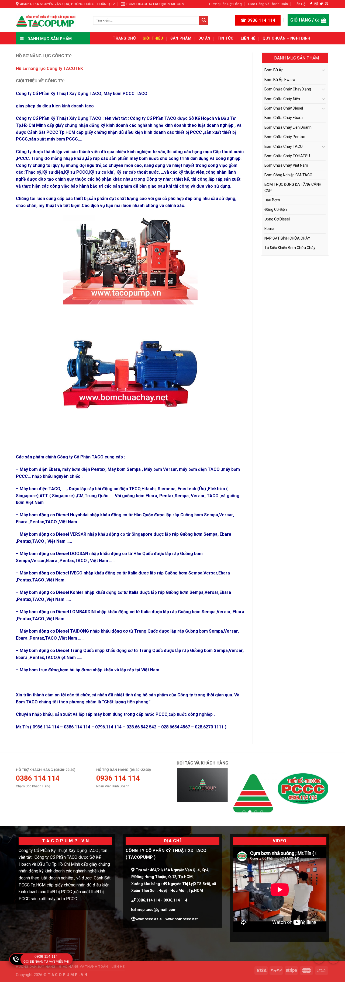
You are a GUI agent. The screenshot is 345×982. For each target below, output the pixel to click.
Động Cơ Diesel (277, 219)
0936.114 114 (175, 900)
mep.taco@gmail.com (157, 909)
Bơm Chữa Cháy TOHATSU (287, 156)
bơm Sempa (204, 611)
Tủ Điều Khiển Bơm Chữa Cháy (289, 248)
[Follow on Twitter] (321, 4)
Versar (210, 573)
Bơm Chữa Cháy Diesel (283, 108)
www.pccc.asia (149, 919)
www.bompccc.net (181, 919)
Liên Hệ (299, 4)
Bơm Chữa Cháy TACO (283, 146)
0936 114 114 (46, 956)
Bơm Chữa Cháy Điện (282, 99)
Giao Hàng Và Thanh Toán (268, 4)
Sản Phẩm (180, 38)
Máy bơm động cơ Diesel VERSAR (53, 534)
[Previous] (186, 793)
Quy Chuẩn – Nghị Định (286, 38)
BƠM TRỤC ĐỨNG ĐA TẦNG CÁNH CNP (292, 187)
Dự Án (204, 38)
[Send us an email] (326, 4)
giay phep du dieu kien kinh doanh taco (55, 105)
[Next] (319, 793)
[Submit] (203, 20)
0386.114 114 (148, 900)
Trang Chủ (124, 38)
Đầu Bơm (272, 200)
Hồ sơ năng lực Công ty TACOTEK (49, 68)
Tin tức (226, 38)
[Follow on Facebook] (311, 4)
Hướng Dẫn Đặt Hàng (225, 4)
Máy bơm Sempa (124, 469)
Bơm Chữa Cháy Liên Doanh (288, 127)
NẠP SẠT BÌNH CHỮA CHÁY (287, 238)
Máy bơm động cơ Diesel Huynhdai (54, 514)
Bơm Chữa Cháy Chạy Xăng (287, 89)
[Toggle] (323, 70)
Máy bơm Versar (160, 469)
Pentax (37, 657)
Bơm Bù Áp (274, 70)
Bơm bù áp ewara (279, 80)
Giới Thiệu (153, 38)
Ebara (238, 611)
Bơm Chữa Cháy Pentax (284, 137)
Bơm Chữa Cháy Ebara (283, 117)
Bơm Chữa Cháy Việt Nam (286, 165)
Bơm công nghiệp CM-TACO (288, 175)
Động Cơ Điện (275, 209)
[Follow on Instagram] (316, 4)
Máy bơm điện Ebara (40, 469)
